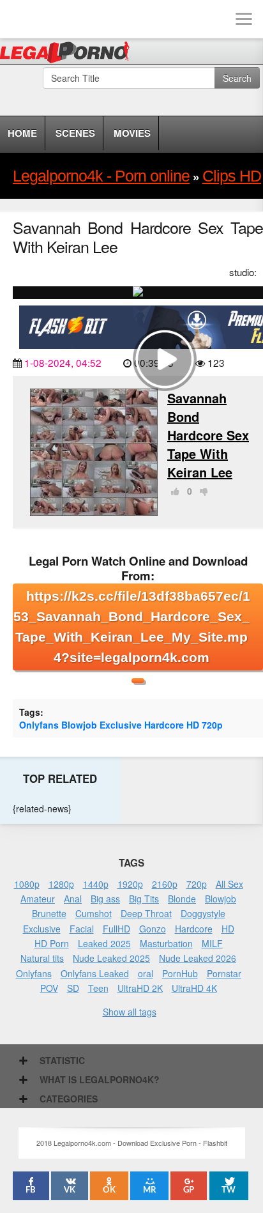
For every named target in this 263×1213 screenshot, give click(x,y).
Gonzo (152, 928)
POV (49, 988)
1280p (61, 883)
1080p (27, 883)
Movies (132, 133)
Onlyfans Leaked (95, 973)
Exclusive (121, 724)
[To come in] (57, 19)
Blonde (182, 898)
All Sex (229, 883)
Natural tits (42, 958)
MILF (212, 943)
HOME (22, 133)
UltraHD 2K (140, 988)
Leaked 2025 (104, 943)
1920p (130, 883)
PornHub (180, 973)
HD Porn (51, 943)
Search (237, 78)
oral (145, 973)
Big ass (105, 898)
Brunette (49, 913)
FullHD (116, 928)
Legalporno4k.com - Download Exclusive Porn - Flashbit (68, 54)
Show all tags (129, 1011)
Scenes (75, 133)
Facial (82, 928)
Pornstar (224, 973)
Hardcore (164, 724)
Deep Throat (146, 913)
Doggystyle (203, 913)
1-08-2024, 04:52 (62, 362)
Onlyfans (39, 724)
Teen (98, 988)
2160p (164, 883)
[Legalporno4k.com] (19, 19)
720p (212, 724)
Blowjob (79, 724)
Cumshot (93, 913)
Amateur (37, 898)
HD (192, 724)
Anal (73, 898)
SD (73, 988)
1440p (96, 883)
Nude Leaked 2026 (197, 958)
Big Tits (144, 898)
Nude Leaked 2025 (111, 958)
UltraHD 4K (194, 988)
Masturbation (166, 943)
